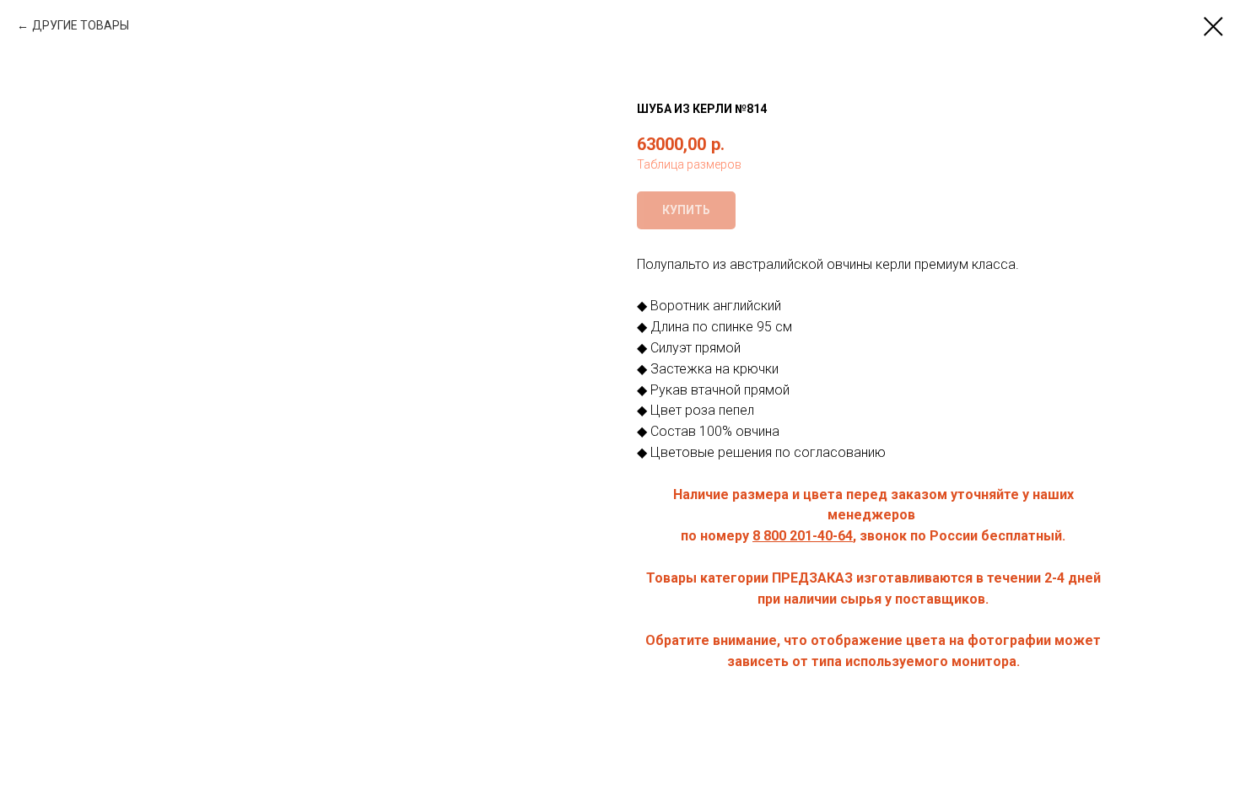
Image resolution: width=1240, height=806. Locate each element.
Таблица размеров (689, 164)
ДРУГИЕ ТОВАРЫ (80, 25)
